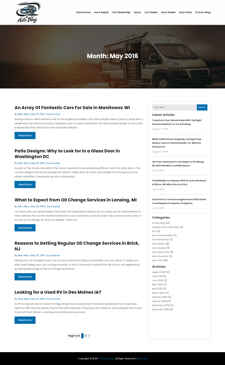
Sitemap (142, 358)
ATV (154, 231)
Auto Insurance (160, 256)
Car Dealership (121, 12)
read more (25, 135)
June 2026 (157, 280)
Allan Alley (23, 114)
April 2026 (157, 288)
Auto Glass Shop (160, 252)
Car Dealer (151, 12)
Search (202, 107)
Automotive (83, 12)
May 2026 (157, 284)
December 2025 (160, 305)
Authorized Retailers (162, 235)
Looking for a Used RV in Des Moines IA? (58, 292)
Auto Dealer (168, 12)
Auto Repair (101, 12)
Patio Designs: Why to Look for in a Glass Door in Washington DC (67, 153)
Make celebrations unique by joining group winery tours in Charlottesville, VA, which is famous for (176, 143)
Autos (137, 12)
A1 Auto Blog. (107, 358)
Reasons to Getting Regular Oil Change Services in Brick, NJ (77, 246)
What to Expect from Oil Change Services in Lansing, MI (76, 200)
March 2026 (158, 292)
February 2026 (159, 297)
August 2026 (158, 272)
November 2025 (160, 309)
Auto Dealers (159, 247)
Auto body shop (160, 239)
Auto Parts (185, 12)
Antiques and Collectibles (165, 227)
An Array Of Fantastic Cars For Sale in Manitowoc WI (72, 108)
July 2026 (157, 276)
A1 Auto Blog (202, 12)
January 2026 (159, 301)
